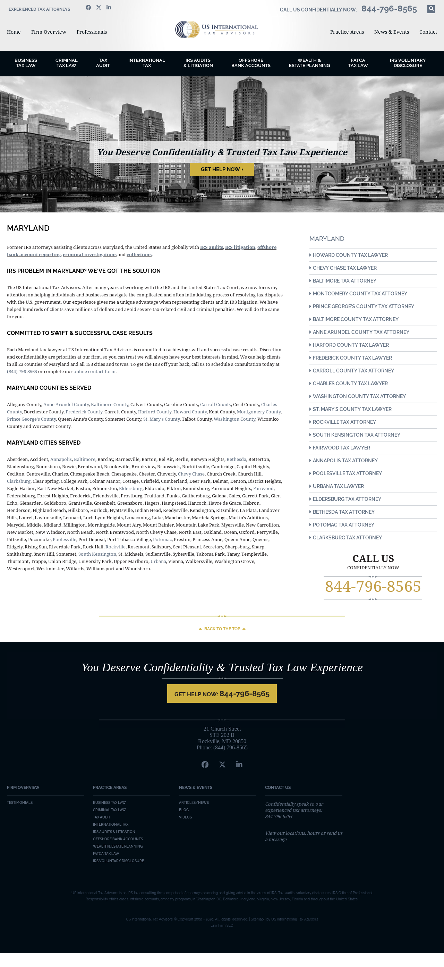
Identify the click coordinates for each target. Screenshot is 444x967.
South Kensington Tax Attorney (356, 435)
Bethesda (236, 459)
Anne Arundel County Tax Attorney (361, 332)
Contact (428, 31)
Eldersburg (131, 488)
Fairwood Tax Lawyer (341, 448)
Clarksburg (19, 481)
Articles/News (194, 803)
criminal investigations (90, 254)
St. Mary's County (161, 419)
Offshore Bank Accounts (251, 63)
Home (14, 31)
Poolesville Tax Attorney (347, 473)
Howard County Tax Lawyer (350, 255)
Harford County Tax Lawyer (351, 345)
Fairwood (263, 488)
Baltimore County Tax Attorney (356, 319)
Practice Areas (347, 31)
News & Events (391, 31)
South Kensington (97, 554)
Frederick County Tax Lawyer (352, 358)
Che (182, 474)
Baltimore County (109, 404)
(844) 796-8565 (22, 371)
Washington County (234, 419)
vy (188, 474)
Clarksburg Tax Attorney (347, 537)
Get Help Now (220, 169)
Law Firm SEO (222, 925)
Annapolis (61, 459)
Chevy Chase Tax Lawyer (345, 268)
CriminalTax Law (67, 63)
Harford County (154, 412)
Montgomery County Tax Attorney (360, 293)
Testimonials (20, 803)
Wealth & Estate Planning (309, 63)
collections (139, 254)
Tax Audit (103, 63)
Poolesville (64, 539)
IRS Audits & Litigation (114, 832)
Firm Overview (48, 31)
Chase (198, 474)
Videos (185, 817)
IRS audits (211, 247)
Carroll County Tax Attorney (353, 370)
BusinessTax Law (26, 63)
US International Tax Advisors (222, 29)
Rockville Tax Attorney (344, 422)
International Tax (146, 63)
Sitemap (257, 919)
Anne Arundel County (66, 404)
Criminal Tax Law (109, 810)
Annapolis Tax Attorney (345, 460)
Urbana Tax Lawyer (338, 486)
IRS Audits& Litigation (198, 63)
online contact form (95, 371)
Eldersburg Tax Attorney (347, 499)
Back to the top (222, 629)
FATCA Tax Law (358, 63)
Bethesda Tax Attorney (344, 512)
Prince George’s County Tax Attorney (363, 306)
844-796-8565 (373, 585)
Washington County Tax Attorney (359, 396)
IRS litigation (240, 247)
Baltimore (84, 459)
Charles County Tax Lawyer (350, 383)
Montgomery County (259, 412)
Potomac (162, 539)
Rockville (115, 547)
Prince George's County (31, 419)
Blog (184, 810)
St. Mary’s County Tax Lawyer (352, 409)
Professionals (92, 31)
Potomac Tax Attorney (343, 525)
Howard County (190, 412)
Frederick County (84, 412)
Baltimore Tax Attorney (344, 281)
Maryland (326, 238)
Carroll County (215, 404)
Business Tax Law (109, 803)
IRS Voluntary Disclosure (408, 63)
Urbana (158, 561)
